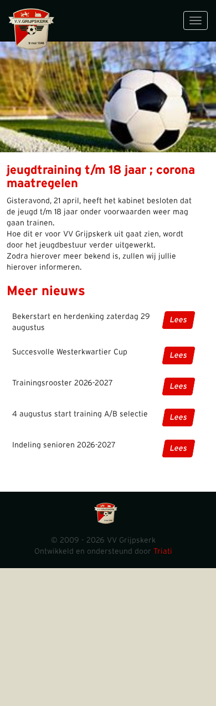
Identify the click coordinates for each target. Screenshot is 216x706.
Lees (178, 320)
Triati (162, 551)
